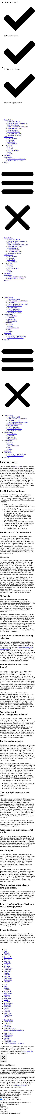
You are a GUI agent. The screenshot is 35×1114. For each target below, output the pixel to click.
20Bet (5, 951)
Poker (9, 152)
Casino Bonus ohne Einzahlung (16, 159)
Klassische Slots (12, 138)
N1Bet (6, 964)
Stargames (7, 976)
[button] (17, 200)
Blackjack (10, 148)
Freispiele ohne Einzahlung (15, 160)
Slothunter (7, 975)
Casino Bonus (8, 157)
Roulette (9, 154)
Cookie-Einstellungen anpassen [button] (18, 1053)
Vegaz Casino (8, 978)
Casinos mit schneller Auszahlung (17, 123)
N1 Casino (7, 966)
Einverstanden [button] (4, 1053)
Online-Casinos (17, 467)
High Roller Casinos (13, 125)
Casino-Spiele (8, 145)
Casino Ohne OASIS (13, 121)
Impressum (7, 1025)
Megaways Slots (12, 143)
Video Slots (10, 140)
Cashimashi (7, 954)
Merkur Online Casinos (14, 135)
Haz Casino (7, 956)
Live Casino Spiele (13, 150)
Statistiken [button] (3, 1106)
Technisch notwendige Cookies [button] (9, 1097)
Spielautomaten (8, 137)
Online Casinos (8, 120)
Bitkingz (6, 953)
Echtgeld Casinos (12, 130)
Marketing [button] (3, 1109)
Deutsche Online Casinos (14, 128)
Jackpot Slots (11, 142)
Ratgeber (6, 162)
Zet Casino (7, 981)
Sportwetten (7, 155)
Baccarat (10, 147)
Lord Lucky (7, 963)
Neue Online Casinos (13, 132)
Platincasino (7, 971)
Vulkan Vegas (8, 980)
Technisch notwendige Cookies (11, 1099)
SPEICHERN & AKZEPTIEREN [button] (10, 1113)
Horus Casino (8, 958)
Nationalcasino (8, 968)
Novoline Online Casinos (14, 133)
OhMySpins (7, 969)
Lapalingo (7, 961)
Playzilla (6, 973)
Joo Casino (7, 959)
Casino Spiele (8, 1023)
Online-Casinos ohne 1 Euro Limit (17, 127)
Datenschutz (7, 1026)
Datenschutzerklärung (27, 1051)
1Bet (5, 949)
